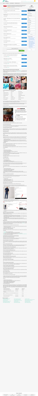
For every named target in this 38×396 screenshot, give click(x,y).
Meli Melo (8, 56)
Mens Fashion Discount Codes (17, 302)
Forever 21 (29, 29)
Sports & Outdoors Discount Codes (6, 302)
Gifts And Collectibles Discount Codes (28, 300)
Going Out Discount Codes (5, 299)
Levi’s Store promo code (18, 71)
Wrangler (4, 231)
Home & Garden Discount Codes (17, 299)
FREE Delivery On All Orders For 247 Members (10, 44)
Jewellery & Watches (6, 394)
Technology (19, 394)
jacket (20, 70)
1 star (7, 7)
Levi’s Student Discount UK (32, 43)
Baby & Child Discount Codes (28, 302)
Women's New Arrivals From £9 (7, 26)
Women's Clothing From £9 (7, 33)
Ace (28, 17)
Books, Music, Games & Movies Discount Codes (30, 299)
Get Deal (24, 14)
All (28, 10)
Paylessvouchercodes (5, 75)
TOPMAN (29, 27)
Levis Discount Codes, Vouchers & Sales (9, 10)
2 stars (8, 7)
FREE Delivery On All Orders (7, 58)
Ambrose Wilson (29, 22)
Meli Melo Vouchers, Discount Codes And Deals (10, 65)
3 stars (9, 7)
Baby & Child (32, 394)
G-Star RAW (5, 232)
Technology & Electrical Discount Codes (18, 300)
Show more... (31, 34)
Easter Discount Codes (5, 300)
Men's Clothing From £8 (6, 37)
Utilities (12, 394)
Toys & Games (25, 394)
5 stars (10, 7)
